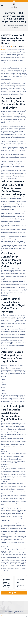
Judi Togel (21, 46)
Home (13, 24)
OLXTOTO (3, 49)
